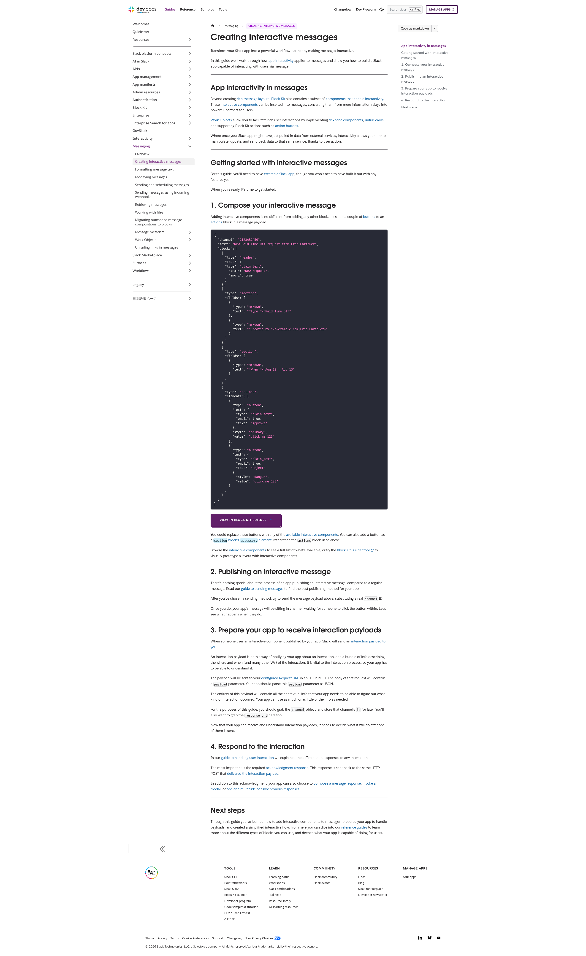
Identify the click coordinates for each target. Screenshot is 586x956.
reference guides (354, 827)
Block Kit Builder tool (353, 550)
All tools (229, 919)
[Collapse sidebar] (162, 848)
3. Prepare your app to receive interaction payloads (424, 90)
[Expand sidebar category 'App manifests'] (190, 84)
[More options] (434, 28)
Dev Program (366, 9)
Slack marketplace (370, 889)
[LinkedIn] (420, 939)
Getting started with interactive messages (424, 55)
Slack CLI (230, 877)
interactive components (239, 104)
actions (216, 222)
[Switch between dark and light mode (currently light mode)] (381, 9)
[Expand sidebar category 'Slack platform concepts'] (190, 53)
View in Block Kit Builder (243, 520)
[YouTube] (439, 939)
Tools (223, 9)
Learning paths (279, 877)
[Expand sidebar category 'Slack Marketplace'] (190, 255)
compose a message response (337, 783)
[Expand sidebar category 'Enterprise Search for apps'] (190, 123)
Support (217, 938)
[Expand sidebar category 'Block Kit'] (190, 107)
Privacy (162, 938)
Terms (175, 938)
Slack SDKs (231, 889)
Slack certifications (282, 889)
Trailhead (275, 895)
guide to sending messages (262, 588)
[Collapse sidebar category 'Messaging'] (190, 146)
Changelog (342, 9)
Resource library (280, 901)
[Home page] (213, 25)
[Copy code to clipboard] (382, 234)
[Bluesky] (429, 939)
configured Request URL (280, 678)
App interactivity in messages (423, 46)
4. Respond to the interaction (423, 100)
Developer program (237, 901)
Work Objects (221, 120)
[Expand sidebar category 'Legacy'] (190, 284)
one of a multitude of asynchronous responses (263, 789)
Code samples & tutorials (241, 907)
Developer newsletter (372, 895)
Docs (361, 877)
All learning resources (283, 907)
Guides (170, 9)
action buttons (286, 126)
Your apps (409, 877)
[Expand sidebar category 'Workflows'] (190, 270)
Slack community (325, 877)
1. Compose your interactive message (422, 67)
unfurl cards (374, 120)
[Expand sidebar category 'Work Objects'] (190, 239)
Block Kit (278, 99)
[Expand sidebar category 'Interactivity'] (190, 138)
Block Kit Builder (235, 895)
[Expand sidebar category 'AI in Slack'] (190, 61)
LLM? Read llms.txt (237, 913)
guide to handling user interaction (247, 758)
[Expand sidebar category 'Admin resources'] (190, 92)
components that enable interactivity (354, 99)
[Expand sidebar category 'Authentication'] (190, 100)
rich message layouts (253, 99)
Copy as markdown (415, 28)
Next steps (409, 107)
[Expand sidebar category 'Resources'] (190, 39)
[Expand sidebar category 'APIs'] (190, 69)
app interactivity (281, 60)
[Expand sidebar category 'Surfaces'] (190, 263)
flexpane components (346, 120)
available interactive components (312, 534)
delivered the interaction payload (252, 773)
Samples (207, 9)
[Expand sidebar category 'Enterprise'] (190, 115)
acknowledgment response (287, 768)
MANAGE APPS (439, 9)
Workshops (277, 883)
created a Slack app (279, 174)
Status (149, 938)
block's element (242, 540)
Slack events (322, 883)
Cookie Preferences (195, 938)
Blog (361, 883)
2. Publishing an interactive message (422, 79)
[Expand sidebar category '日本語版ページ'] (190, 298)
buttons (369, 216)
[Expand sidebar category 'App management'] (190, 76)
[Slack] (151, 878)
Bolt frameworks (235, 883)
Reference (187, 9)
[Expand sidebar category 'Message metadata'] (190, 232)
